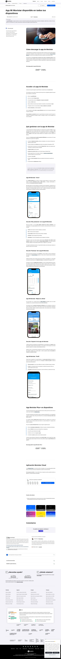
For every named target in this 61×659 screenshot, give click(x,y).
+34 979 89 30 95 (32, 654)
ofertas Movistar (43, 301)
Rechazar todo (56, 652)
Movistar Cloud (30, 468)
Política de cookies (37, 648)
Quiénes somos (13, 648)
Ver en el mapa (39, 575)
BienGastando (42, 648)
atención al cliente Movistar (48, 153)
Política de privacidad (31, 648)
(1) (52, 170)
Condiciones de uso (25, 648)
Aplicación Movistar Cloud (10, 36)
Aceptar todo (49, 652)
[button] (40, 531)
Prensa (20, 648)
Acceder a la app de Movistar (10, 32)
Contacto (17, 648)
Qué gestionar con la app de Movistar (11, 33)
